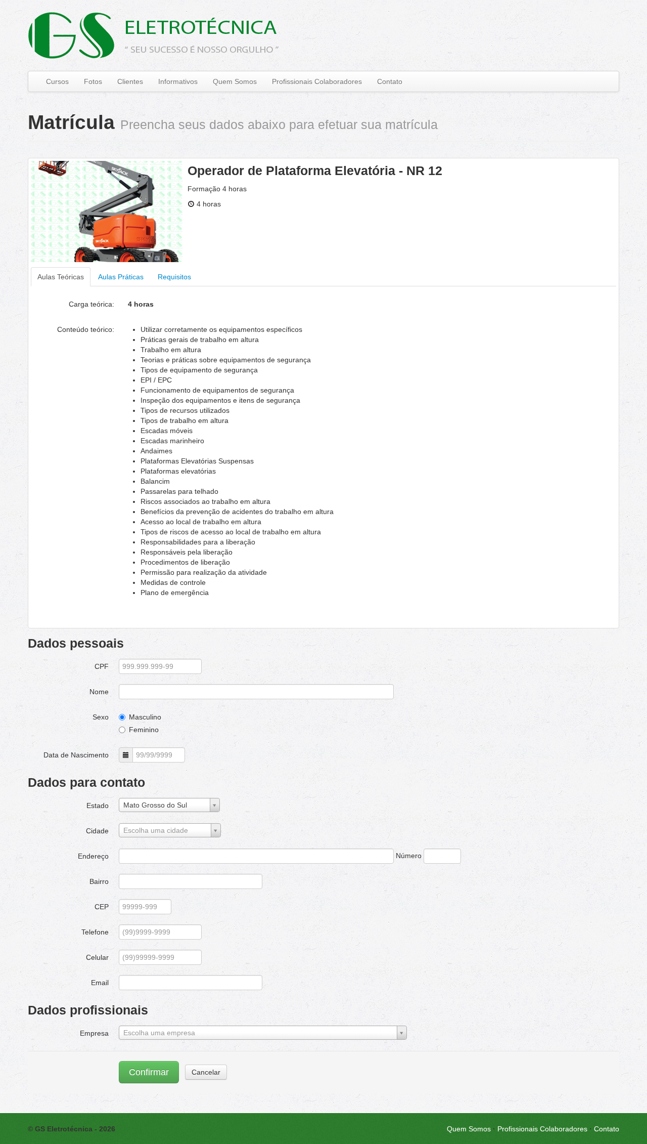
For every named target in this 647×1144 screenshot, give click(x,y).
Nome (99, 692)
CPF (102, 666)
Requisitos (174, 277)
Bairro (99, 881)
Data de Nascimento (76, 755)
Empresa (94, 1033)
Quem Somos (235, 81)
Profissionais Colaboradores (317, 81)
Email (100, 983)
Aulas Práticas (121, 277)
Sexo (101, 717)
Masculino (145, 717)
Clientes (130, 81)
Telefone (95, 932)
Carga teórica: (91, 304)
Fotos (93, 81)
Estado (97, 805)
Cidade (97, 831)
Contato (389, 81)
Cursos (57, 81)
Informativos (178, 81)
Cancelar (206, 1072)
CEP (102, 907)
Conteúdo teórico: (85, 329)
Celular (97, 957)
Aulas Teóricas (60, 277)
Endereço (93, 856)
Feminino (144, 730)
